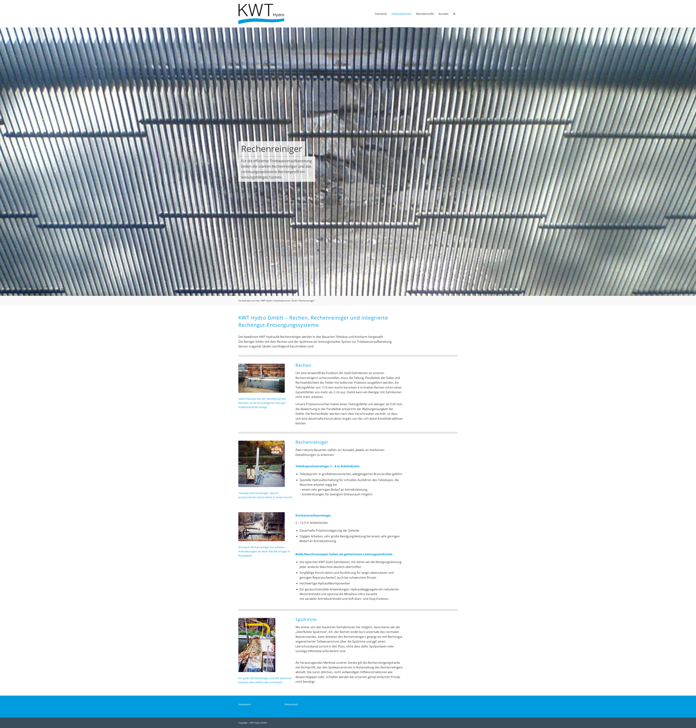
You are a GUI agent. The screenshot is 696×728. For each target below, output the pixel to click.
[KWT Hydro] (263, 13)
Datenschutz (291, 704)
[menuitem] (380, 13)
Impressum (244, 704)
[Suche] (454, 13)
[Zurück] (3, 161)
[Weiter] (693, 161)
